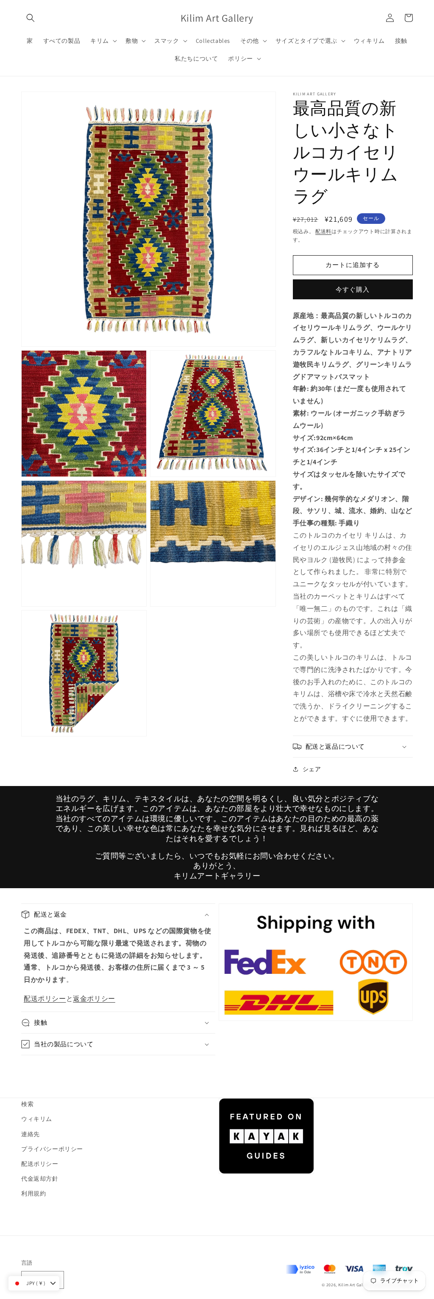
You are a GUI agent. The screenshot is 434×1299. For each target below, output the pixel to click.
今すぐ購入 (353, 289)
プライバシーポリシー (52, 1149)
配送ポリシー (45, 998)
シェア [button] (312, 769)
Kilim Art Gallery (354, 1285)
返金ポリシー (94, 998)
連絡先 (30, 1134)
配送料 (323, 231)
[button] (30, 17)
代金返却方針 (39, 1178)
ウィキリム (36, 1119)
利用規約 (33, 1193)
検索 (27, 1104)
